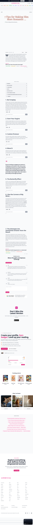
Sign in (16, 350)
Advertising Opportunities (4, 507)
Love (13, 5)
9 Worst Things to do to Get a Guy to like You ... (16, 425)
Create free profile (4, 348)
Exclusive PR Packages (15, 507)
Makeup (18, 492)
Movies (7, 5)
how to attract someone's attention (13, 427)
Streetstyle (18, 497)
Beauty (2, 484)
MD (13, 52)
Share (26, 52)
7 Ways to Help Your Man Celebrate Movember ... (16, 422)
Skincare (5, 5)
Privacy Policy (24, 507)
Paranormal (26, 494)
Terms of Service (3, 508)
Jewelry (23, 5)
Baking (26, 482)
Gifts (17, 489)
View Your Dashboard (13, 348)
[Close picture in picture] (24, 519)
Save (23, 52)
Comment (7, 292)
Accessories (2, 482)
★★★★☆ (30, 12)
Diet (25, 5)
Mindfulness (10, 5)
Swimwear (26, 497)
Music (10, 494)
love (1, 12)
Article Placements (24, 505)
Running (2, 5)
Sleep (10, 497)
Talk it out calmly (8, 251)
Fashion (2, 487)
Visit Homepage (16, 470)
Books (18, 484)
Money (30, 5)
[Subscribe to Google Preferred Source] (10, 296)
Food (17, 487)
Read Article (8, 409)
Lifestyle (2, 492)
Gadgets (2, 489)
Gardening (10, 489)
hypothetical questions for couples (13, 167)
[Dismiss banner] (26, 295)
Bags (17, 482)
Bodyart (10, 484)
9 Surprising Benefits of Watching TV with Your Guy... (16, 418)
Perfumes (10, 495)
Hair (25, 489)
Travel (20, 5)
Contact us (2, 505)
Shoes (26, 495)
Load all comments (8, 262)
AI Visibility (13, 505)
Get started (23, 364)
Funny (27, 5)
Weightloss (2, 500)
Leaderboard (9, 364)
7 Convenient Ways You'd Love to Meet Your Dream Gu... (16, 429)
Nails (18, 494)
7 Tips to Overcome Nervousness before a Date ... (16, 420)
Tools (9, 500)
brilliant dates (23, 427)
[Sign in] (32, 3)
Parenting (2, 495)
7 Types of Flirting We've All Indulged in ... (16, 423)
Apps (9, 482)
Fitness (10, 487)
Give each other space (13, 251)
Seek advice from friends (19, 251)
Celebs (18, 5)
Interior (16, 5)
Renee (7, 52)
